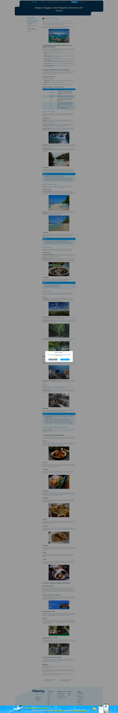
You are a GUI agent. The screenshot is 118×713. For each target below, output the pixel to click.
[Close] (71, 352)
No (53, 359)
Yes (65, 359)
